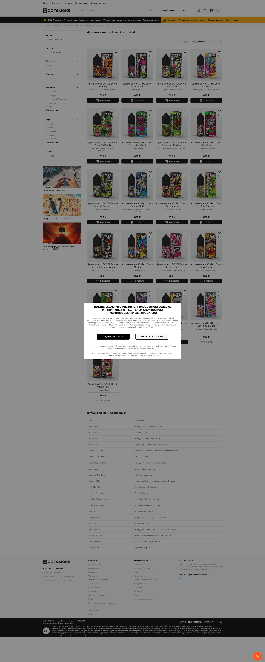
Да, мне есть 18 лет (113, 337)
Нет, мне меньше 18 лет (152, 337)
